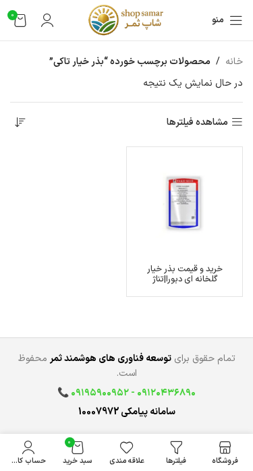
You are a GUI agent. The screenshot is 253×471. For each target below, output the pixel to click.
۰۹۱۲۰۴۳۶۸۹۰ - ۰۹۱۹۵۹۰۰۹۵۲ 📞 (126, 393)
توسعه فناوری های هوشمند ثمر (110, 359)
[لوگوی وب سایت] (126, 20)
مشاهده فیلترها (197, 122)
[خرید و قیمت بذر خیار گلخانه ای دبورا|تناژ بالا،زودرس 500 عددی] (184, 204)
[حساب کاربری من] (47, 20)
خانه (234, 62)
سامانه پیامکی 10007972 (126, 412)
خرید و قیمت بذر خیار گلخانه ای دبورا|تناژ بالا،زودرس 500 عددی (185, 279)
